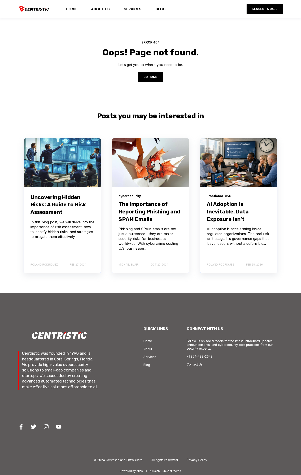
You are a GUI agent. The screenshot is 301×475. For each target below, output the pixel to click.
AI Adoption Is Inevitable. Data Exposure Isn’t (228, 211)
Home (147, 341)
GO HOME (150, 77)
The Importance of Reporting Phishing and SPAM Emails (149, 211)
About (147, 349)
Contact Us (195, 364)
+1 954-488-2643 (199, 356)
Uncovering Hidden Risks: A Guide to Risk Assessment (58, 204)
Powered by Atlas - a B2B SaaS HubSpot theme (150, 471)
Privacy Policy (197, 460)
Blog (146, 365)
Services (149, 357)
